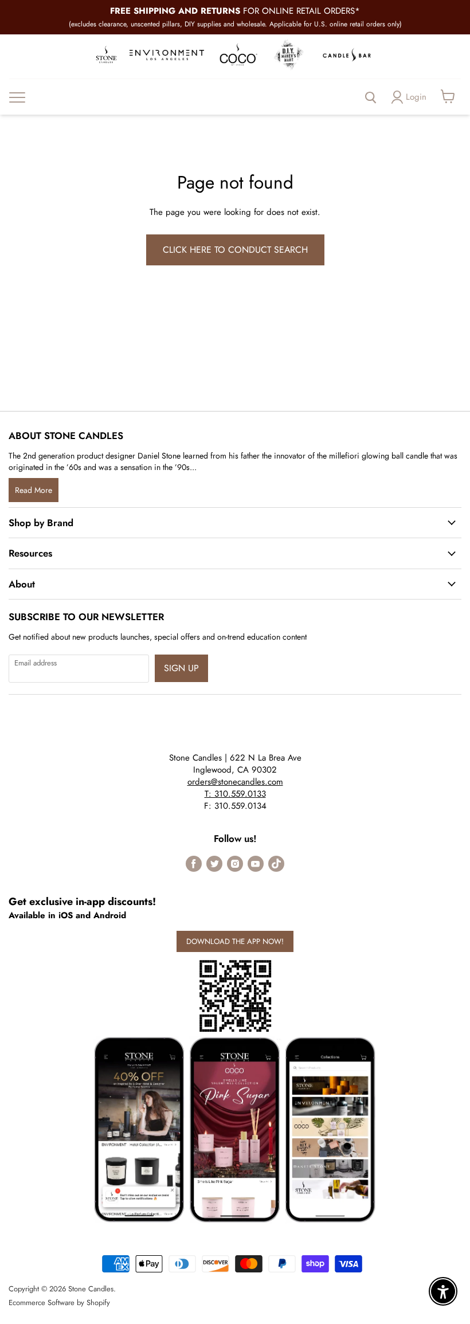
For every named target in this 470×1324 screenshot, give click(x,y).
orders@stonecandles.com (235, 781)
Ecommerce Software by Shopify (59, 1302)
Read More (33, 490)
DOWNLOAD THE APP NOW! (235, 941)
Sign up (181, 668)
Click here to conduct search (235, 249)
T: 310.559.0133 (235, 794)
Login (416, 97)
